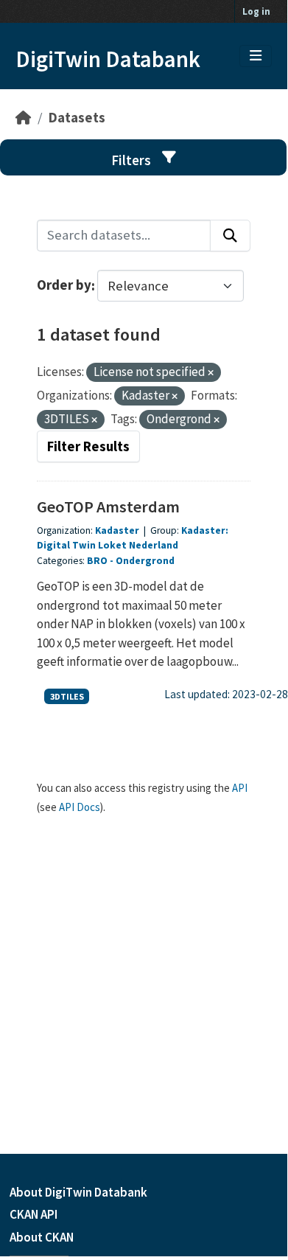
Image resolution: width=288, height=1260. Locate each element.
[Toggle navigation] (255, 56)
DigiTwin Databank (107, 59)
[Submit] (230, 235)
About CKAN (42, 1237)
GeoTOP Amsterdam (108, 506)
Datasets (77, 117)
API (239, 788)
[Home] (23, 117)
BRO (97, 560)
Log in (256, 11)
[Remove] (211, 373)
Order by (64, 285)
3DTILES (67, 696)
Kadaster (118, 530)
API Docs (79, 807)
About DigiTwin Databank (78, 1192)
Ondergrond (145, 560)
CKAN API (33, 1214)
